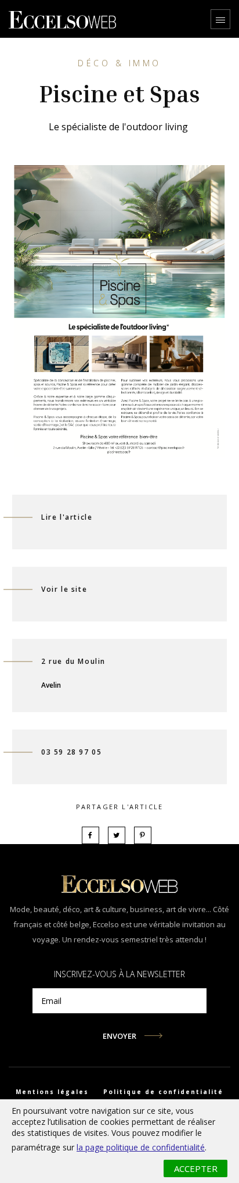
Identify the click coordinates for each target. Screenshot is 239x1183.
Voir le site (64, 589)
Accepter (196, 1168)
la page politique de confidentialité (141, 1147)
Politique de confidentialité (163, 1092)
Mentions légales (52, 1092)
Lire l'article (66, 517)
